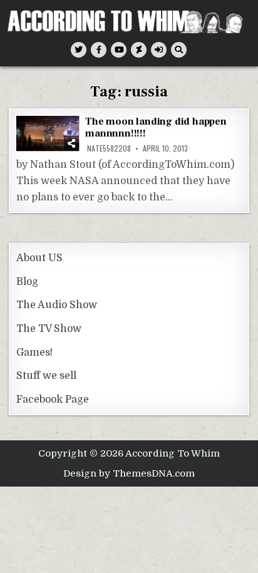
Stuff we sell (46, 375)
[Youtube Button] (118, 50)
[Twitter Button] (78, 50)
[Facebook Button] (98, 50)
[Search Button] (179, 50)
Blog (27, 281)
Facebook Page (52, 399)
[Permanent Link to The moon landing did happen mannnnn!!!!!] (47, 133)
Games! (34, 352)
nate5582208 (109, 148)
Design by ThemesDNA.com (129, 473)
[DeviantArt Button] (139, 50)
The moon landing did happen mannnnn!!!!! (156, 127)
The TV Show (48, 328)
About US (39, 258)
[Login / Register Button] (159, 50)
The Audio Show (56, 305)
